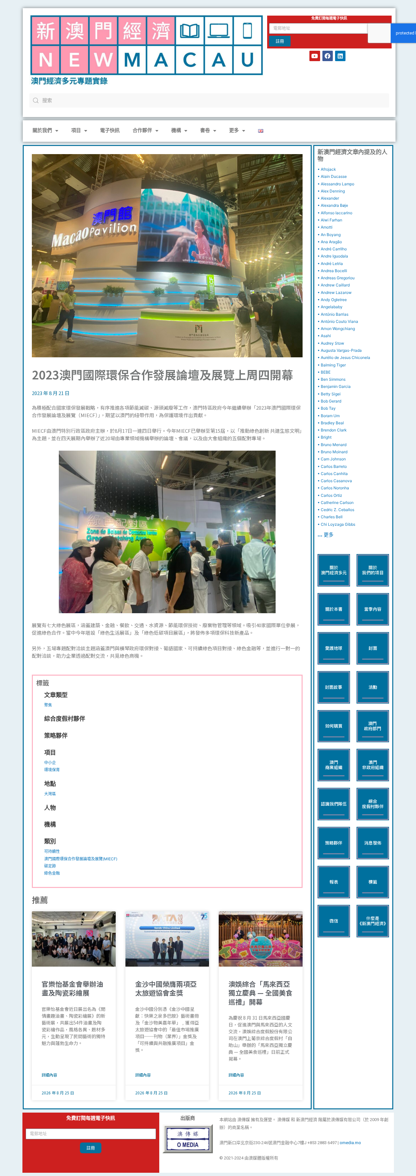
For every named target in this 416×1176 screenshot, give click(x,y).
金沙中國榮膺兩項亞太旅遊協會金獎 (166, 988)
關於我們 (42, 130)
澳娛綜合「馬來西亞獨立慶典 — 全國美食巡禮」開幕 (260, 993)
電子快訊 (110, 130)
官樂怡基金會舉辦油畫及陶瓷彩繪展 (72, 988)
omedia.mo (350, 1142)
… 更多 (325, 535)
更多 (234, 130)
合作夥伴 (142, 130)
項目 (76, 130)
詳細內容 (49, 1074)
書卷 (205, 130)
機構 (176, 130)
